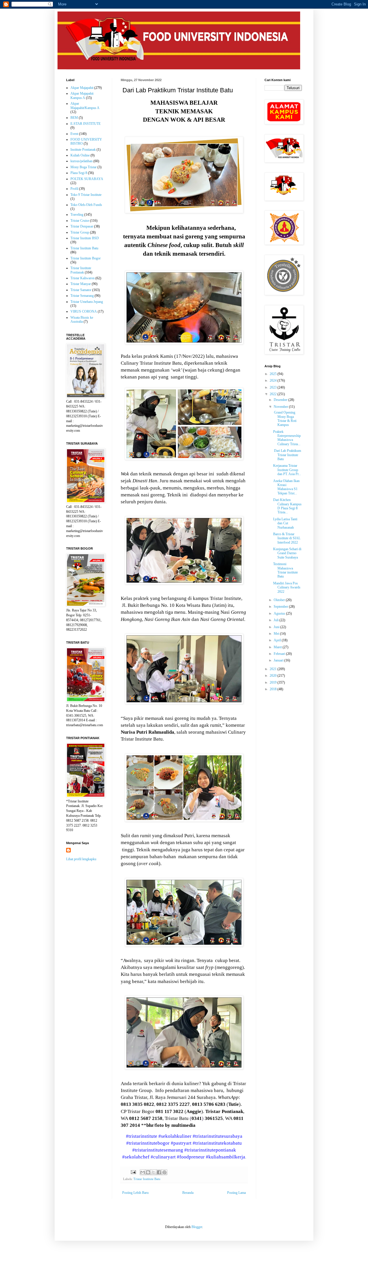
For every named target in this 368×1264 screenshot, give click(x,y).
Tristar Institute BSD (84, 238)
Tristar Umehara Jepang (86, 302)
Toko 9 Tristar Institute (85, 195)
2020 (273, 676)
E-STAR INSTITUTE (85, 124)
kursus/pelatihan (81, 161)
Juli (276, 620)
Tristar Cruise (79, 221)
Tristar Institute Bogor (85, 258)
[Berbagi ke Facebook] (159, 1172)
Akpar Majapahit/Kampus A (84, 106)
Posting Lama (236, 1193)
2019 (273, 682)
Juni (277, 627)
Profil (74, 189)
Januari (279, 660)
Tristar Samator (80, 290)
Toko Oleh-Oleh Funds (86, 205)
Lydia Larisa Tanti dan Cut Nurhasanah (285, 523)
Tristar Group (79, 232)
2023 (273, 387)
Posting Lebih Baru (135, 1193)
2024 (273, 380)
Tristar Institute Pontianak (80, 270)
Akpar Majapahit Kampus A (81, 95)
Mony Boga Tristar (83, 167)
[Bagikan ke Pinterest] (164, 1172)
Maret (278, 647)
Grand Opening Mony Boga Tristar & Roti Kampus (284, 418)
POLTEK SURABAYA (86, 179)
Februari (280, 654)
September (281, 607)
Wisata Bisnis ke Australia (81, 319)
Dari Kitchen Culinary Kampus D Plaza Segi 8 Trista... (287, 506)
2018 (273, 689)
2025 (273, 374)
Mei (277, 634)
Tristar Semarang (82, 296)
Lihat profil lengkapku (81, 859)
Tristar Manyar (80, 284)
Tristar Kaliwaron (82, 278)
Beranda (187, 1193)
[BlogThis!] (148, 1172)
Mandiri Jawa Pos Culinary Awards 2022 (286, 587)
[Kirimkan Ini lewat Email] (142, 1172)
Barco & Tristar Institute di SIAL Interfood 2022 (286, 538)
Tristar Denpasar (81, 226)
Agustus (280, 613)
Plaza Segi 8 (78, 173)
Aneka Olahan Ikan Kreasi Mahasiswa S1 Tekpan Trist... (286, 487)
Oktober (280, 600)
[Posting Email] (133, 1171)
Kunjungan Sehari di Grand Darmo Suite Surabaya (287, 553)
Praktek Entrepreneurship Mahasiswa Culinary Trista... (287, 438)
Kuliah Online (80, 155)
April (278, 640)
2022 (273, 394)
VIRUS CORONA (83, 311)
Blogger (196, 1227)
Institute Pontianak (83, 150)
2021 (273, 669)
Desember (281, 400)
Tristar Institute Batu (146, 1179)
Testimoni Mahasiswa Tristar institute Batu (285, 570)
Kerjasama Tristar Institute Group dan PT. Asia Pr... (287, 470)
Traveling (76, 215)
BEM (74, 118)
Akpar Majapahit (81, 88)
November (281, 407)
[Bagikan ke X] (153, 1172)
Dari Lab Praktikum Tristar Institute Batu (287, 455)
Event (74, 134)
